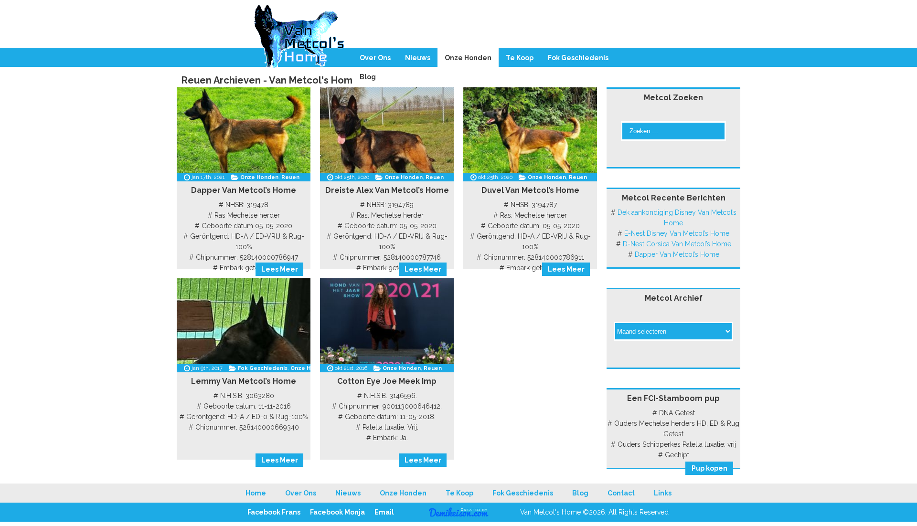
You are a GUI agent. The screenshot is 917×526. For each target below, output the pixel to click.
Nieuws (417, 58)
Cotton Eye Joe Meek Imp (387, 381)
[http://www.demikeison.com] (459, 514)
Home (255, 493)
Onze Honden (468, 58)
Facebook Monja (337, 512)
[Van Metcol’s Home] (458, 40)
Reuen (290, 177)
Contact (621, 493)
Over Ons (375, 58)
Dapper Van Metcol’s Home (243, 190)
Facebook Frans (273, 512)
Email (384, 512)
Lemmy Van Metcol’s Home (243, 381)
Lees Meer (279, 269)
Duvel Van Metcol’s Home (530, 190)
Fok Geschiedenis (578, 58)
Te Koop (519, 58)
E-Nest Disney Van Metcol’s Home (676, 233)
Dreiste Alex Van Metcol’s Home (387, 190)
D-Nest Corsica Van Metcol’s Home (677, 244)
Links (663, 493)
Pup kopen (709, 468)
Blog (368, 77)
